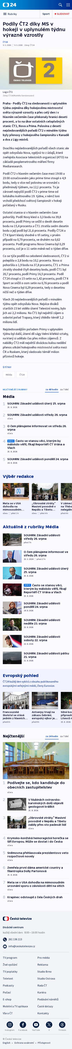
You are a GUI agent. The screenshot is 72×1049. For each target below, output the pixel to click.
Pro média (43, 957)
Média (9, 374)
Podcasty (8, 985)
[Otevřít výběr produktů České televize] (68, 5)
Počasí (7, 992)
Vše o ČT (8, 1013)
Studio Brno (44, 971)
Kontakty (43, 1013)
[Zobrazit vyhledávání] (60, 5)
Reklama (42, 964)
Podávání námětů (47, 999)
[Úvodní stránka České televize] (17, 918)
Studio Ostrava (46, 978)
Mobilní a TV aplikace (15, 1006)
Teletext (8, 978)
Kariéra (41, 992)
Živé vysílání (10, 964)
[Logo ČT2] (36, 70)
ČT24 (5, 42)
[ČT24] (9, 5)
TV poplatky (10, 971)
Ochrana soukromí (24, 1042)
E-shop (7, 999)
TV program (10, 957)
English (6, 1042)
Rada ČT (42, 985)
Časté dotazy (45, 1006)
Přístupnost (44, 1042)
